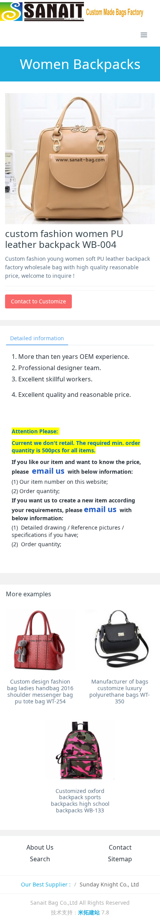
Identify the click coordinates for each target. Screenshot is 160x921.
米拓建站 (89, 912)
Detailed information (37, 338)
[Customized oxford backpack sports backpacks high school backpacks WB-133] (80, 749)
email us (48, 471)
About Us (40, 847)
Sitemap (120, 859)
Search (40, 859)
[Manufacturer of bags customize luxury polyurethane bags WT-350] (119, 640)
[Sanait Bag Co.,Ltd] (72, 11)
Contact (120, 847)
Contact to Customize (38, 301)
